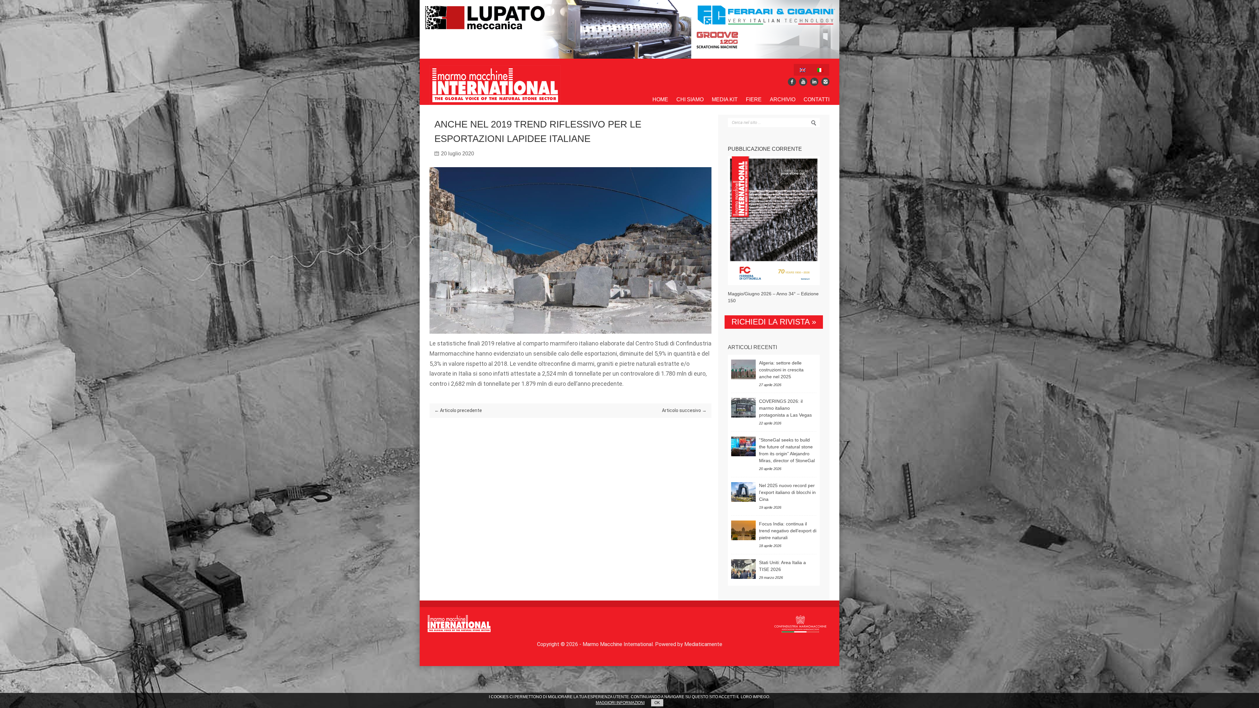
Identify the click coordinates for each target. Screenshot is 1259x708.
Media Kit (725, 99)
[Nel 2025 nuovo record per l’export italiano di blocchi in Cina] (743, 492)
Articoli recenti (752, 347)
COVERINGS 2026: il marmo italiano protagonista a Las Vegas (785, 408)
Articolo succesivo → (684, 410)
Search (813, 123)
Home (660, 99)
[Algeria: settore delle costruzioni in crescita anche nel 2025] (743, 369)
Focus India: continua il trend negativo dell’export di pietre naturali (787, 530)
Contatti (816, 99)
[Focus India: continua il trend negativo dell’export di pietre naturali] (743, 530)
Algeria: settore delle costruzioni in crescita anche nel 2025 (781, 369)
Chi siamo (690, 99)
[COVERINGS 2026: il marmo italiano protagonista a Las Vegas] (743, 408)
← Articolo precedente (458, 410)
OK (657, 702)
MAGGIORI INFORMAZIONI (620, 702)
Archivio (782, 99)
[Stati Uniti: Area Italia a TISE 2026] (743, 569)
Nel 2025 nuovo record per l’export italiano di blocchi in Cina (787, 492)
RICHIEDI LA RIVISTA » (773, 321)
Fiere (754, 99)
